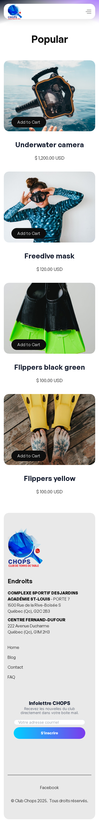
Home (13, 647)
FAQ (11, 677)
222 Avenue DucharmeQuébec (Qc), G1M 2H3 (36, 625)
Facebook (49, 787)
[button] (88, 11)
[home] (15, 11)
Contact (15, 667)
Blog (12, 657)
